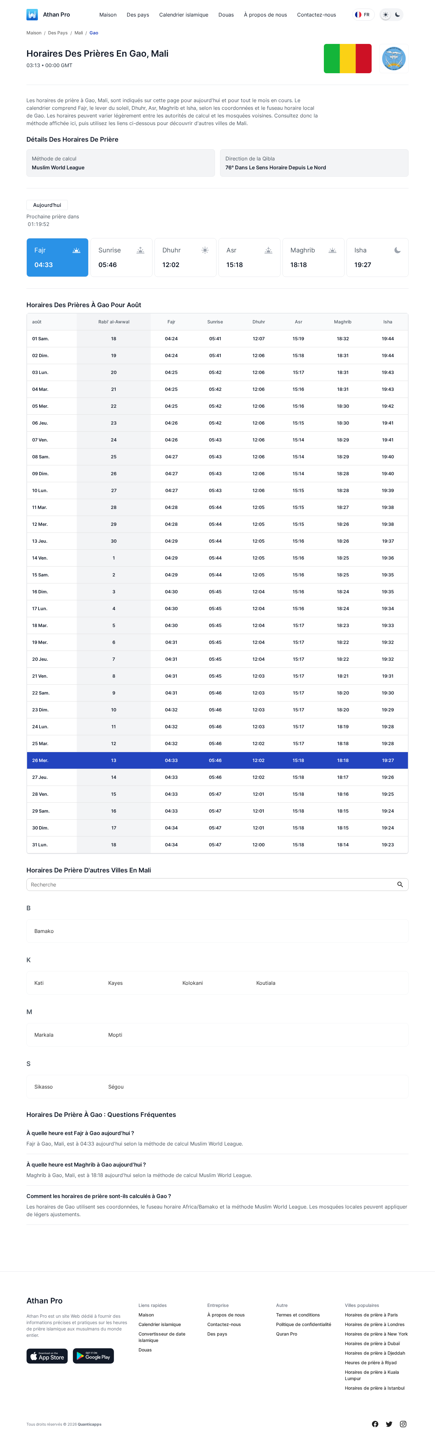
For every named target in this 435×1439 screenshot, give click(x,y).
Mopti (115, 1035)
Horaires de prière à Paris (371, 1314)
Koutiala (265, 983)
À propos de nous (265, 14)
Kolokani (192, 983)
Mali (79, 32)
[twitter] (389, 1424)
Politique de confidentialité (303, 1324)
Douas (226, 14)
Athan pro (56, 14)
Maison (108, 14)
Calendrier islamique (183, 14)
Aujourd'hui (47, 205)
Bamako (44, 931)
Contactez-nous (316, 14)
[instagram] (403, 1424)
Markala (43, 1035)
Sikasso (43, 1086)
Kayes (115, 983)
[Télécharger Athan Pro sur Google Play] (93, 1356)
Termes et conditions (298, 1314)
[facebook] (375, 1424)
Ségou (116, 1086)
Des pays (138, 14)
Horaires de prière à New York (376, 1334)
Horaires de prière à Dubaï (372, 1343)
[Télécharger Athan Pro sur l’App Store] (47, 1356)
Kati (39, 983)
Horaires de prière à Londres (375, 1324)
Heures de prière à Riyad (371, 1362)
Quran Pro (286, 1334)
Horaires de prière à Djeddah (375, 1353)
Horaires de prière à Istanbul (374, 1388)
